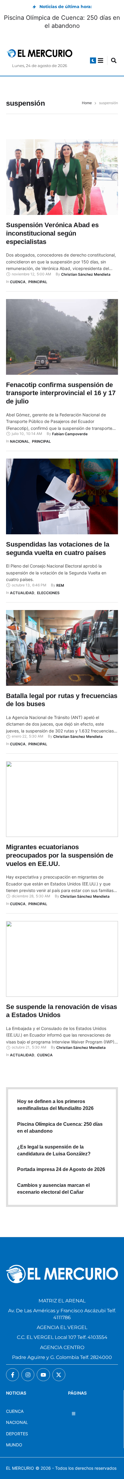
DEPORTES (17, 1433)
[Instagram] (27, 1374)
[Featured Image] (62, 177)
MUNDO (14, 1444)
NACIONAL (17, 1422)
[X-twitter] (58, 1374)
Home (87, 103)
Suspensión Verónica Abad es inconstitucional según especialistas (52, 233)
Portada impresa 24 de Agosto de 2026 (61, 1169)
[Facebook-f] (12, 1374)
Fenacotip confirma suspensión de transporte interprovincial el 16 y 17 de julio (61, 393)
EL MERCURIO (20, 1468)
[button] (93, 60)
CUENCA (14, 1411)
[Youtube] (43, 1374)
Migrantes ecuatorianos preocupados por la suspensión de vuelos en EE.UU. (59, 855)
